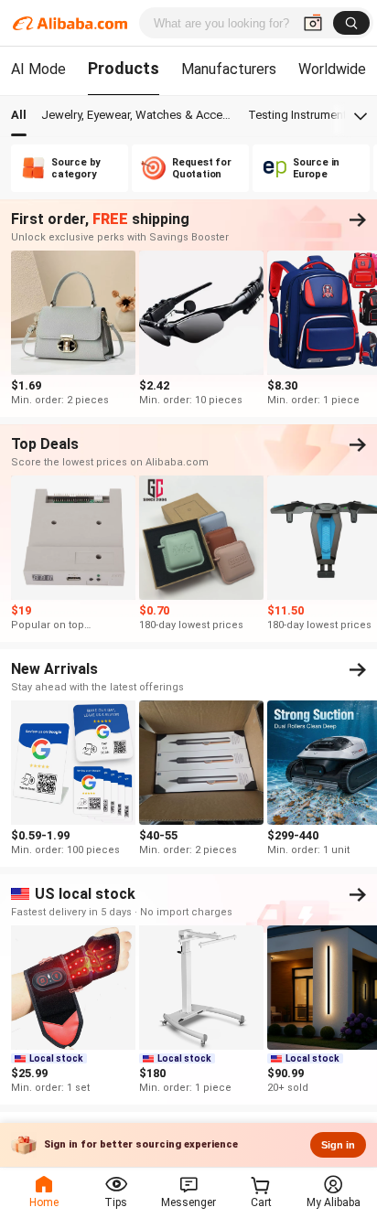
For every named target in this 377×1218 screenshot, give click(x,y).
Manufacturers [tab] (228, 69)
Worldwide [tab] (332, 69)
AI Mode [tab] (38, 69)
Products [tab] (123, 68)
